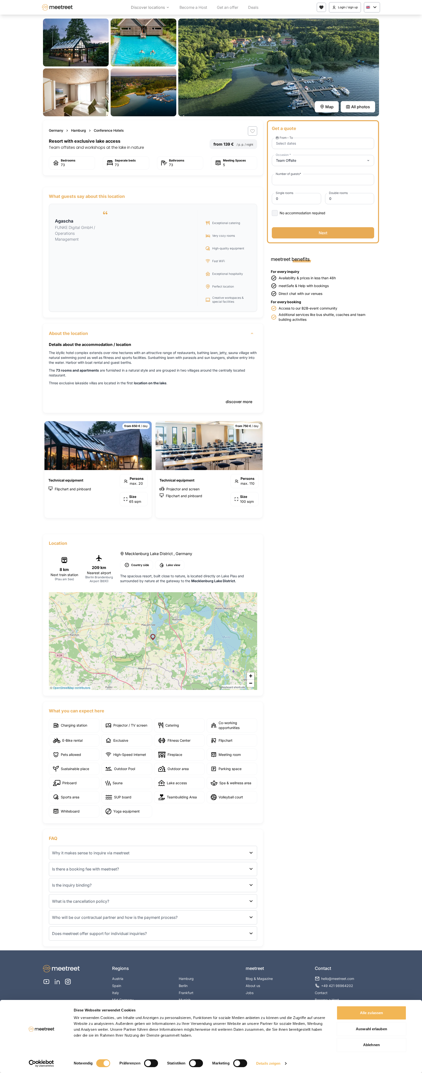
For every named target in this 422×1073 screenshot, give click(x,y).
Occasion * (283, 155)
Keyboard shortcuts (233, 687)
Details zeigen (268, 1063)
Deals (253, 7)
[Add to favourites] (252, 131)
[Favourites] (321, 7)
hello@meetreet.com (337, 978)
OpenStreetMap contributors (71, 688)
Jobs (249, 993)
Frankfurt (186, 993)
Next (323, 232)
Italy (115, 993)
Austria (117, 978)
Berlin (183, 986)
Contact (321, 993)
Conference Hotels (109, 130)
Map (329, 106)
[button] (152, 637)
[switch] (151, 1063)
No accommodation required (302, 213)
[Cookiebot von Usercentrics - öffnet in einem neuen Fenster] (41, 1063)
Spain (116, 986)
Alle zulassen (371, 1013)
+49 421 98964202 (337, 986)
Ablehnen (371, 1045)
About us (253, 986)
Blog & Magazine (259, 978)
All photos (360, 106)
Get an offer (227, 7)
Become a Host (193, 7)
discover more (239, 401)
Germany (56, 130)
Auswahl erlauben (371, 1029)
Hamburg (78, 130)
